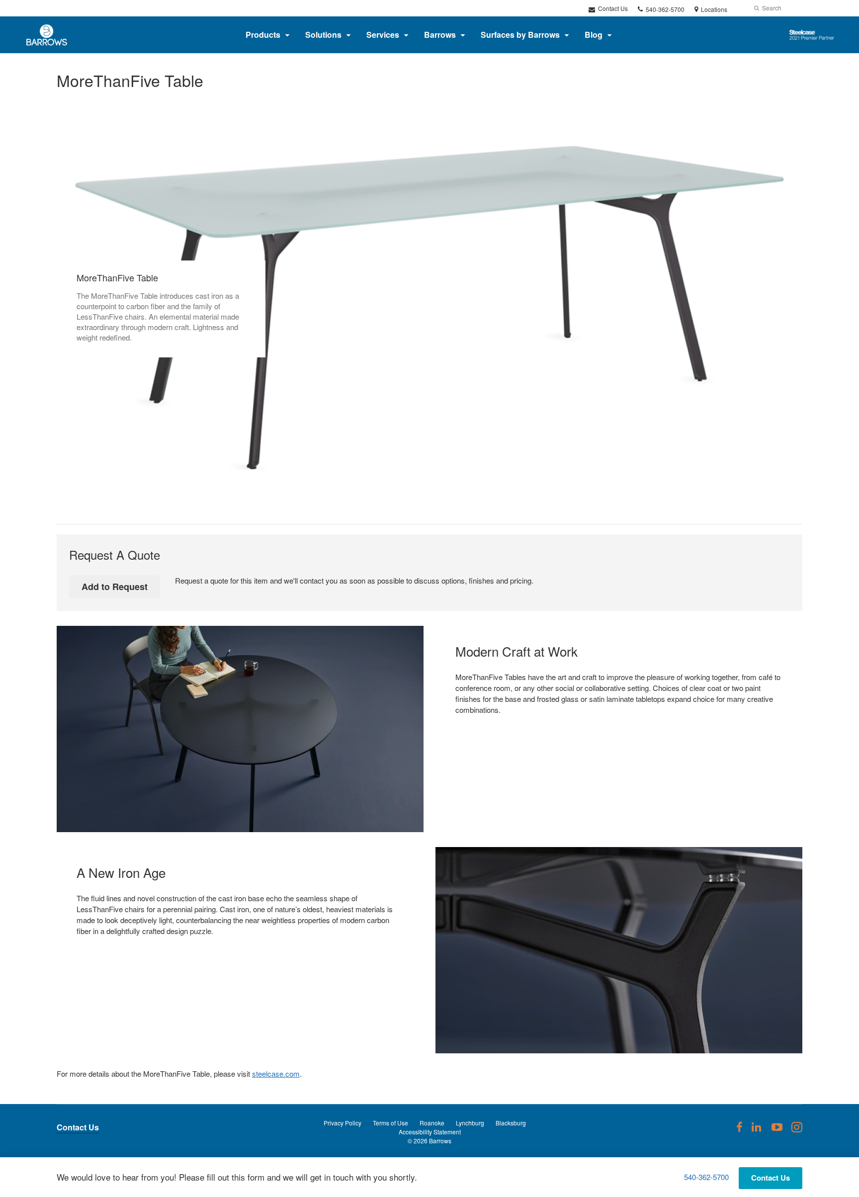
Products (263, 34)
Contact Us (612, 8)
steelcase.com (276, 1073)
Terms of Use (390, 1122)
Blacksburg (511, 1122)
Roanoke (432, 1122)
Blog (593, 34)
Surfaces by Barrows (520, 34)
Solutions (323, 34)
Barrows (440, 34)
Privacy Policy (342, 1122)
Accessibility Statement (430, 1131)
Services (382, 34)
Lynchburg (470, 1122)
